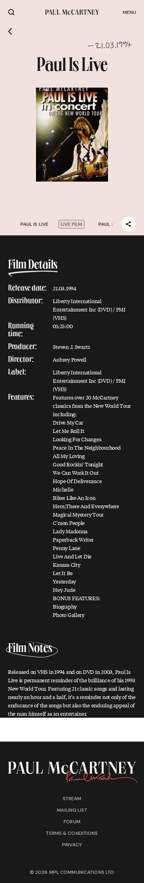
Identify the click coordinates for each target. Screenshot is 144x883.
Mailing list (72, 810)
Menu (129, 12)
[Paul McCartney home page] (72, 12)
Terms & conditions (72, 833)
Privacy (72, 845)
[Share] (128, 224)
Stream (72, 798)
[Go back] (10, 31)
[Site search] (11, 12)
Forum (72, 821)
